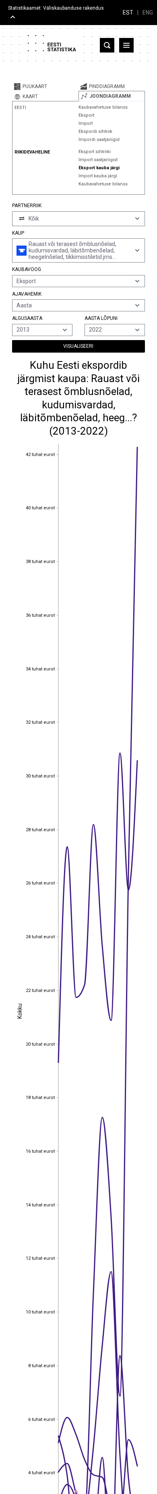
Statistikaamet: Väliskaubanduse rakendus (56, 8)
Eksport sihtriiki (94, 151)
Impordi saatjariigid (99, 139)
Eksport (86, 115)
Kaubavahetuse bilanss (103, 107)
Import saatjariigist (98, 159)
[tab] (45, 86)
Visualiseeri (78, 346)
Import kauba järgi (97, 176)
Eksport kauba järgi (99, 167)
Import (85, 123)
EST (128, 12)
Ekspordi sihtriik (95, 131)
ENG (148, 12)
